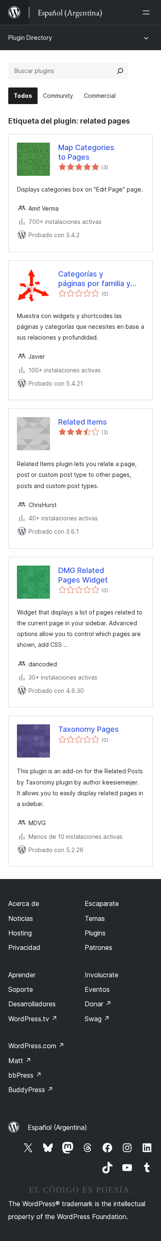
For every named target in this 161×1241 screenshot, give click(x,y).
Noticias (20, 918)
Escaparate (102, 903)
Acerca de (23, 903)
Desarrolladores (32, 1004)
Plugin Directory (30, 37)
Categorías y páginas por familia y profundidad (94, 279)
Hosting (20, 933)
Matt (19, 1060)
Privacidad (24, 947)
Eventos (97, 989)
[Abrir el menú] (148, 12)
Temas (95, 918)
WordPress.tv (32, 1019)
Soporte (20, 989)
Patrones (98, 947)
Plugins (95, 933)
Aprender (22, 975)
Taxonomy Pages (88, 729)
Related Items (82, 422)
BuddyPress (30, 1090)
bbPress (25, 1075)
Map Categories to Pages (86, 152)
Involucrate (101, 975)
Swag (97, 1019)
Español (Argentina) (57, 1127)
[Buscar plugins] (120, 71)
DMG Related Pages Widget (83, 575)
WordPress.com (36, 1046)
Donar (98, 1004)
